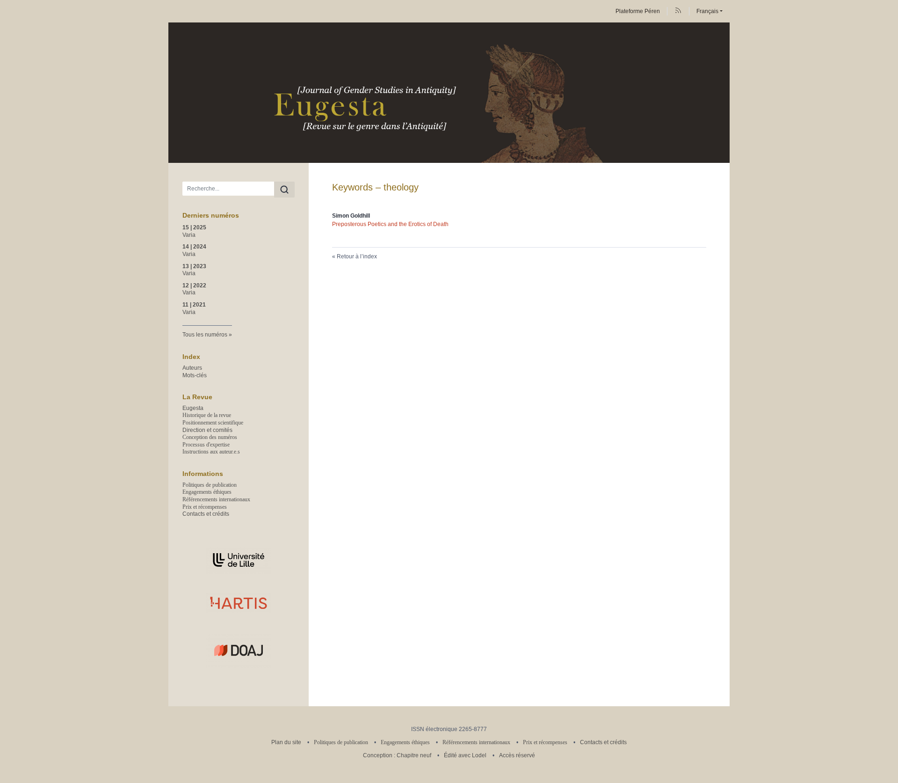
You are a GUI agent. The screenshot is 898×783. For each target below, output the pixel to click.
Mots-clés (194, 375)
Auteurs (192, 368)
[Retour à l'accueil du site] (449, 92)
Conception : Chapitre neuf (397, 755)
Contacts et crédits (205, 514)
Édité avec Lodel (465, 755)
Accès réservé (517, 755)
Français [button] (707, 11)
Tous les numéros (204, 334)
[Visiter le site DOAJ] (238, 650)
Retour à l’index (357, 256)
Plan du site (286, 742)
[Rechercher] (284, 190)
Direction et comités (207, 430)
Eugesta (192, 408)
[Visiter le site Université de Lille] (238, 560)
